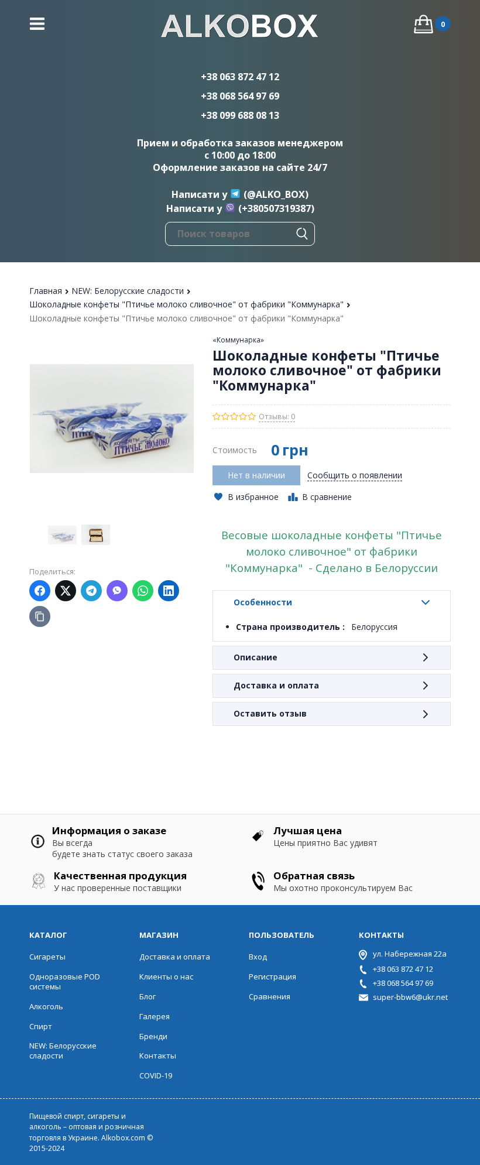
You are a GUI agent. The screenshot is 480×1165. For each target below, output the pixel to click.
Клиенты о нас (166, 976)
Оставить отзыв (270, 713)
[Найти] (302, 233)
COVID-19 (155, 1075)
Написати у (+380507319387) (240, 208)
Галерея (154, 1016)
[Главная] (240, 27)
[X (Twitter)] (65, 590)
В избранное (253, 497)
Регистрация (272, 976)
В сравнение (327, 496)
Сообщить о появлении (354, 475)
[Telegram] (91, 590)
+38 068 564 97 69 (240, 96)
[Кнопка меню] (37, 23)
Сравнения (269, 996)
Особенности (263, 602)
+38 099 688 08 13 (240, 115)
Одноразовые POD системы (64, 981)
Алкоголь (46, 1006)
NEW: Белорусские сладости (128, 290)
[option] (62, 534)
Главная (46, 290)
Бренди (153, 1036)
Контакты (157, 1055)
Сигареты (47, 956)
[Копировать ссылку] (39, 616)
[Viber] (117, 590)
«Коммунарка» (238, 340)
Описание (255, 657)
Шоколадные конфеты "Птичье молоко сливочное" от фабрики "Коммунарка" (187, 304)
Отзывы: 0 (277, 417)
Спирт (40, 1026)
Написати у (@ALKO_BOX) (240, 194)
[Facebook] (39, 590)
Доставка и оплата (276, 685)
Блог (147, 996)
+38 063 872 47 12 (240, 76)
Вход (258, 956)
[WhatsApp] (142, 590)
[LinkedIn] (168, 590)
